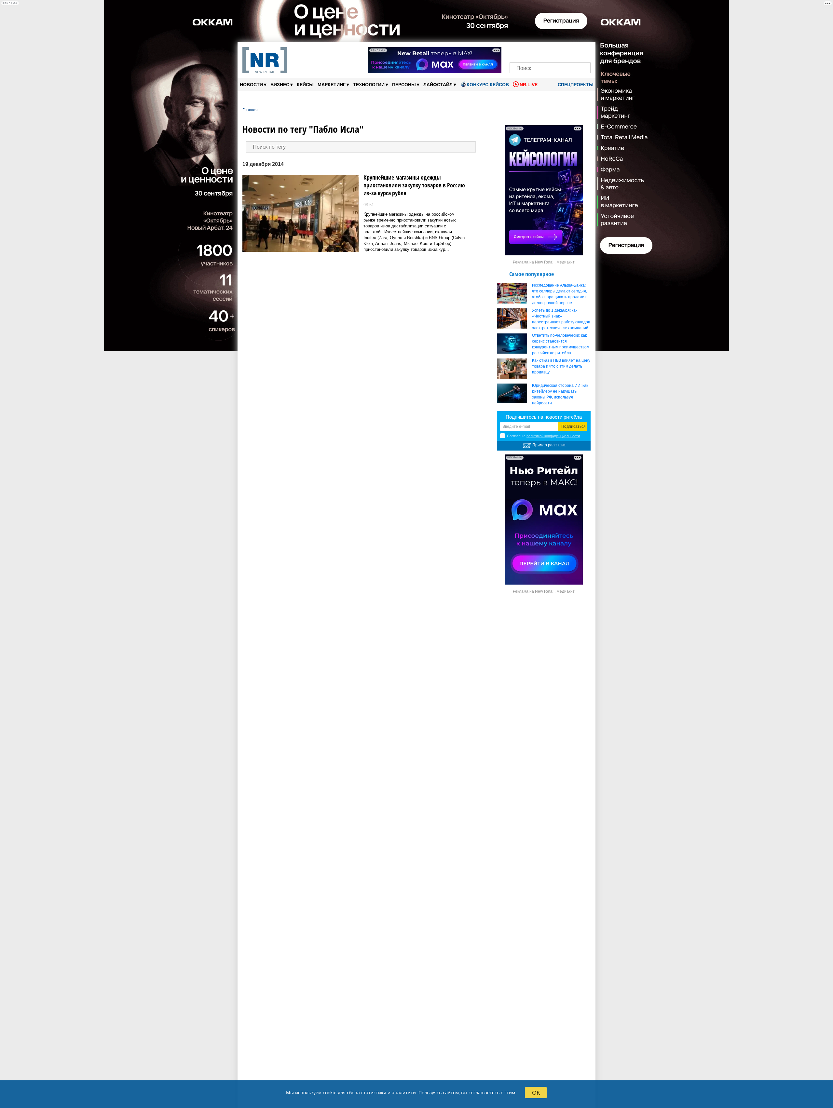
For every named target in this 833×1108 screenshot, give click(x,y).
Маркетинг (333, 84)
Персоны (405, 84)
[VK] (528, 51)
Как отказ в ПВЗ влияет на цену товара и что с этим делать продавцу (561, 366)
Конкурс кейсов (488, 84)
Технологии (370, 84)
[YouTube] (561, 51)
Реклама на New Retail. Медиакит (544, 262)
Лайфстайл (439, 84)
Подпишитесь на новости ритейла (544, 417)
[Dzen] (550, 51)
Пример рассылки (549, 445)
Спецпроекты (575, 84)
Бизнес (281, 84)
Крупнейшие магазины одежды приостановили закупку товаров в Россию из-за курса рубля (414, 185)
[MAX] (539, 51)
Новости (253, 84)
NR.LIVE (529, 84)
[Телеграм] (516, 51)
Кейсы (305, 84)
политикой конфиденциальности (553, 436)
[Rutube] (572, 51)
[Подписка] (584, 51)
